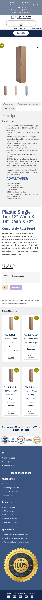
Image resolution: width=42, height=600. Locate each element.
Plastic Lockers (34, 300)
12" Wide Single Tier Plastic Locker (16, 303)
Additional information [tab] (28, 104)
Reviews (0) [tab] (8, 109)
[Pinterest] (22, 473)
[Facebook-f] (12, 473)
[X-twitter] (16, 473)
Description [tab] (8, 104)
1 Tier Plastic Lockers (22, 300)
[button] (21, 25)
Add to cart (16, 287)
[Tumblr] (19, 473)
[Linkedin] (29, 473)
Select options (11, 358)
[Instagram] (26, 473)
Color (6, 275)
